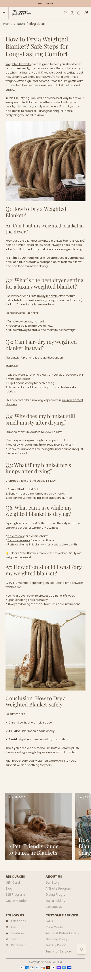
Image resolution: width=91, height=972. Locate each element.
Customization (17, 901)
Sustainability (55, 901)
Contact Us (54, 907)
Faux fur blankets (19, 540)
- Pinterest (17, 945)
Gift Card (13, 883)
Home (8, 23)
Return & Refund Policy (62, 933)
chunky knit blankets (32, 544)
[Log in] (72, 13)
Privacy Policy (56, 945)
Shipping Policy (57, 939)
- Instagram (18, 927)
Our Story (53, 883)
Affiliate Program (58, 889)
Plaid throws (16, 536)
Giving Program (57, 894)
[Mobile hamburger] (4, 12)
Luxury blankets (47, 296)
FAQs (49, 921)
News (21, 23)
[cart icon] (79, 13)
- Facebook (17, 921)
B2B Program (15, 894)
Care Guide (54, 927)
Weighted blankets (18, 64)
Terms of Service (58, 951)
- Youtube (16, 933)
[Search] (65, 13)
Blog (9, 889)
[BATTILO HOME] (20, 13)
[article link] (65, 854)
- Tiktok (14, 939)
